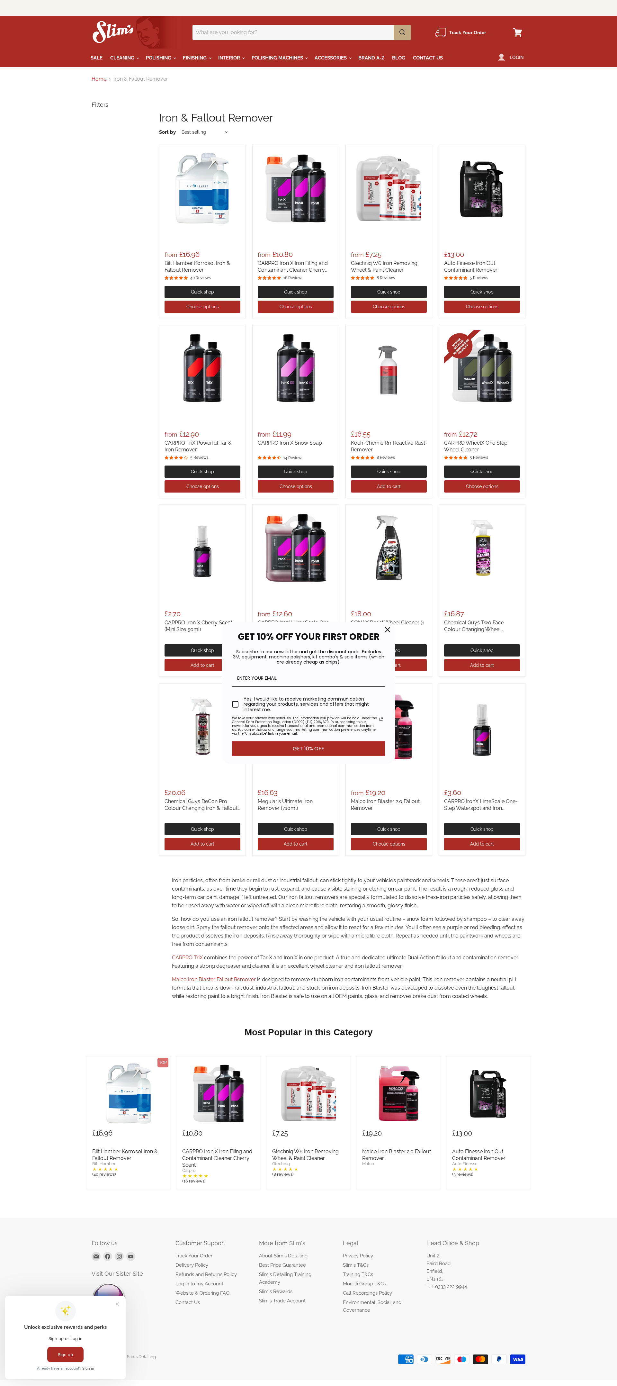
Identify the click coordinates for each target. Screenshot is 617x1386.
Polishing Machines (278, 58)
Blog (398, 58)
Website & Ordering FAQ (202, 1293)
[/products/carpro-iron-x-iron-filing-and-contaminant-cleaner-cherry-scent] (296, 188)
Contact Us (428, 58)
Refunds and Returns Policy (206, 1274)
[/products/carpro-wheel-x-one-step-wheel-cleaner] (482, 368)
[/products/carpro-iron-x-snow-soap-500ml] (296, 368)
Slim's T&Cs (356, 1265)
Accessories (331, 58)
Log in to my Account (199, 1284)
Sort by (167, 132)
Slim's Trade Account (282, 1301)
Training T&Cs (358, 1274)
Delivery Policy (191, 1265)
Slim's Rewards (275, 1291)
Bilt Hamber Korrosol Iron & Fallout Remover (125, 1154)
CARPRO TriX (187, 958)
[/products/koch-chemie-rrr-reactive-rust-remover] (389, 368)
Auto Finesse (465, 1164)
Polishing (159, 58)
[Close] (387, 629)
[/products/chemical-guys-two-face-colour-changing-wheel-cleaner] (482, 548)
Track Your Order (193, 1256)
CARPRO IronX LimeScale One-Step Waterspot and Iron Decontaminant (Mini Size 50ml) (481, 808)
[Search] (402, 32)
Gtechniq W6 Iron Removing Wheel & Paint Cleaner (305, 1154)
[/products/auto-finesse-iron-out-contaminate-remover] (482, 188)
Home (99, 79)
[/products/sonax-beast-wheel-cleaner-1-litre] (389, 548)
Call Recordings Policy (367, 1293)
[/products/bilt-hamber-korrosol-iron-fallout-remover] (202, 188)
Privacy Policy (358, 1256)
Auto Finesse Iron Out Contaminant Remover (478, 1154)
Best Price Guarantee (282, 1265)
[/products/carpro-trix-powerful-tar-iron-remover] (202, 368)
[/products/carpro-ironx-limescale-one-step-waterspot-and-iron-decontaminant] (296, 548)
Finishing (195, 58)
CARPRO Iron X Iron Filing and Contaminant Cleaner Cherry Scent (293, 270)
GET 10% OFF (308, 748)
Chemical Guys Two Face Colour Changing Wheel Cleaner (474, 629)
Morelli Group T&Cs (364, 1284)
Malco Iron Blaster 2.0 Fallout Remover (396, 1154)
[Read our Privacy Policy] (381, 719)
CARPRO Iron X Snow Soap (290, 443)
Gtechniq (281, 1164)
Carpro (189, 1170)
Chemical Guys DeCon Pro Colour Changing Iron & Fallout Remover (201, 808)
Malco (368, 1164)
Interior (229, 58)
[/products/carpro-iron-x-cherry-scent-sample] (202, 548)
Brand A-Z (371, 58)
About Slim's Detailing (283, 1256)
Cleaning (123, 58)
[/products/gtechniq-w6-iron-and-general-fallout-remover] (389, 188)
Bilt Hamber (104, 1164)
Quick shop (202, 291)
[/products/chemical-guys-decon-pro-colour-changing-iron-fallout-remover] (202, 727)
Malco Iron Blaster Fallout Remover (214, 979)
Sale (97, 58)
